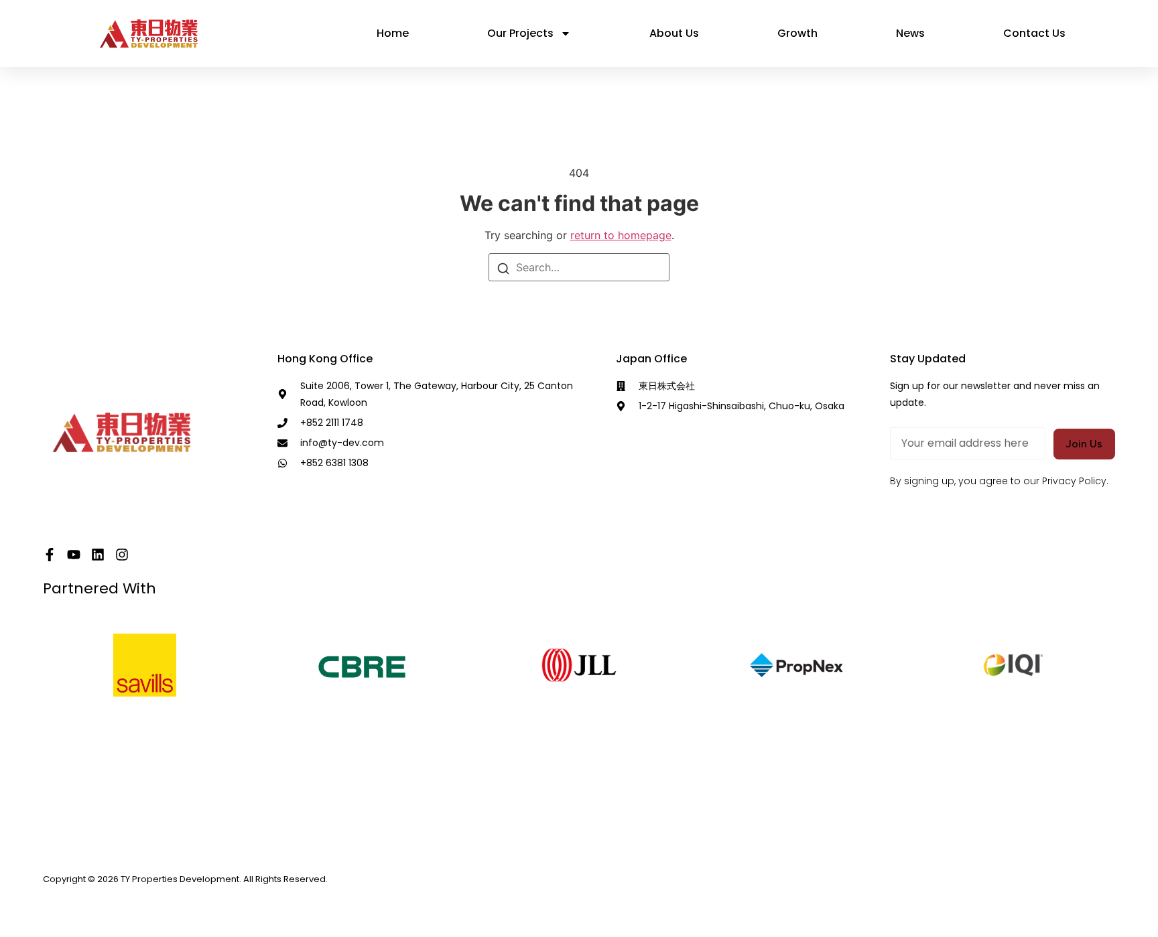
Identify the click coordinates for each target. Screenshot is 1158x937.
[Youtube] (73, 554)
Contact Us (1034, 33)
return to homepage (620, 235)
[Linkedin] (98, 554)
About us (674, 33)
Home (393, 33)
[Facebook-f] (49, 554)
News (910, 33)
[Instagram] (122, 554)
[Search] (503, 267)
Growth (797, 33)
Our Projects (520, 33)
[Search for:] (579, 267)
